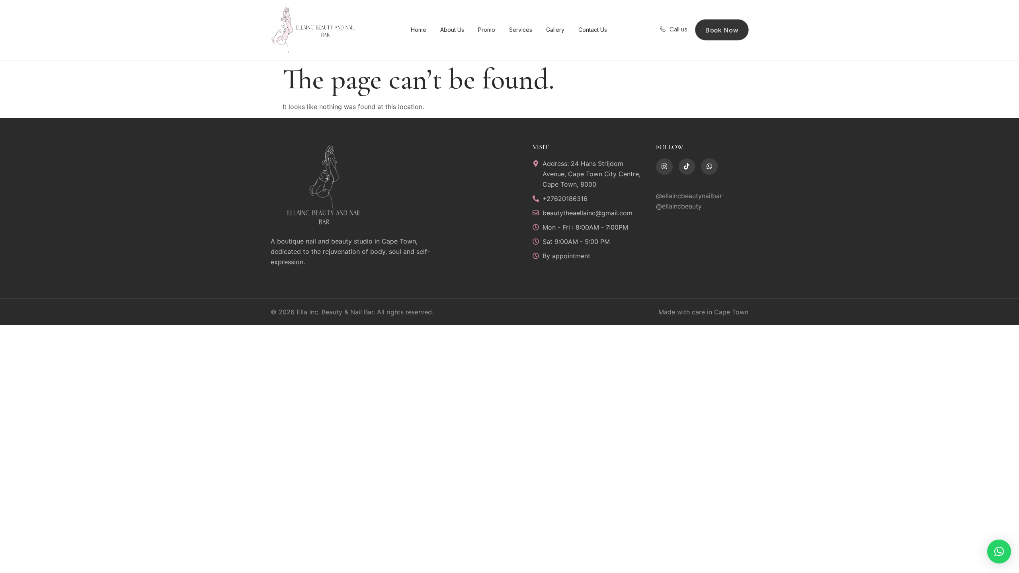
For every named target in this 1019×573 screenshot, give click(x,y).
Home (418, 29)
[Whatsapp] (709, 166)
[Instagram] (664, 166)
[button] (999, 551)
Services (520, 29)
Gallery (555, 29)
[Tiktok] (687, 166)
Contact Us (592, 29)
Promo (486, 29)
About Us (452, 29)
